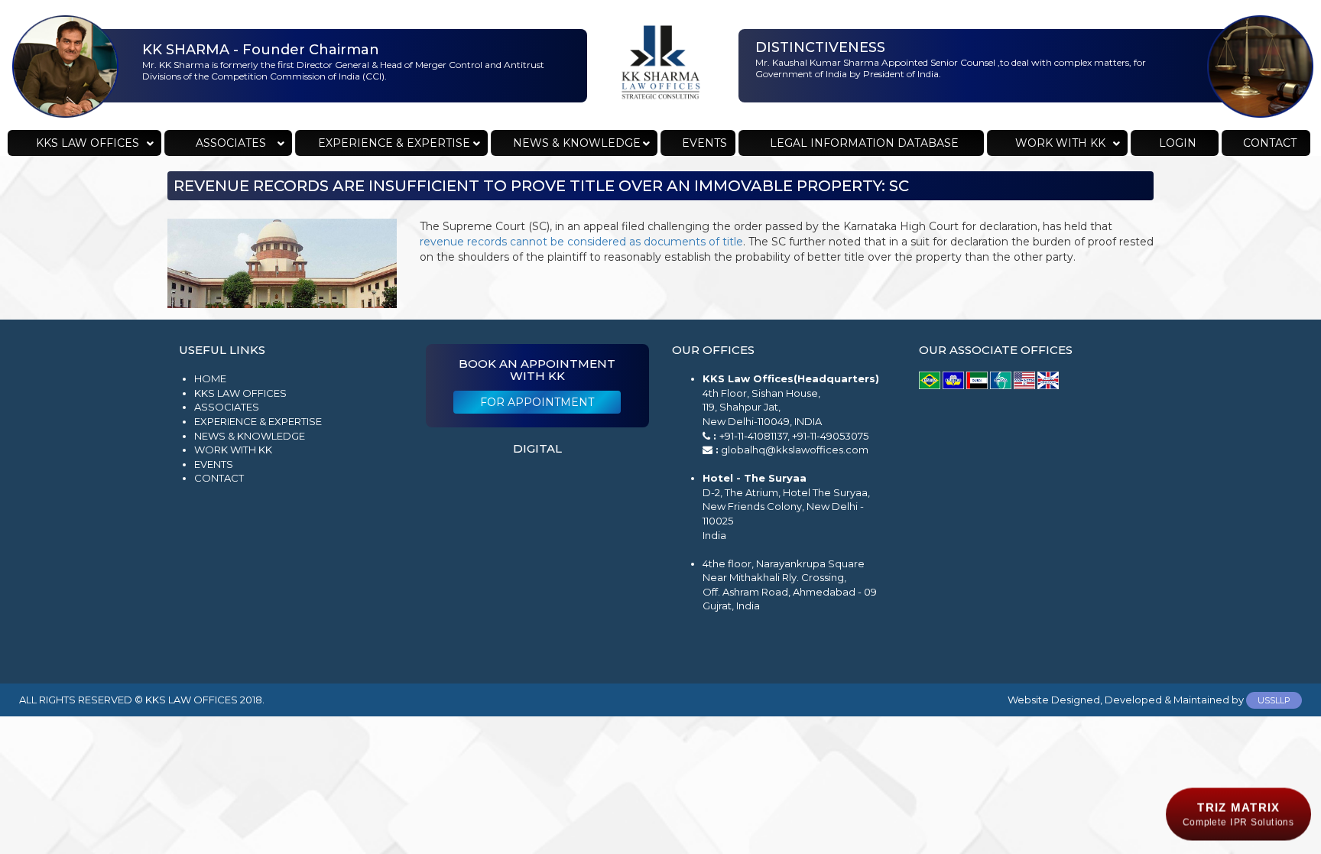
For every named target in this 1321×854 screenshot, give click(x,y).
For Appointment (537, 402)
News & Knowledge (249, 436)
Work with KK (233, 449)
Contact (219, 478)
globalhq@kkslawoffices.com (794, 449)
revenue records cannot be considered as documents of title (581, 241)
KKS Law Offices (240, 393)
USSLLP (1274, 700)
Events (213, 464)
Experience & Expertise (258, 421)
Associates (226, 407)
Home (210, 378)
